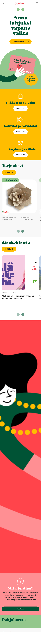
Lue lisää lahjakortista (20, 41)
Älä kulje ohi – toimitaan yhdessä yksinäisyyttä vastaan (18, 297)
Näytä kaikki (20, 108)
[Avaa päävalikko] (37, 3)
